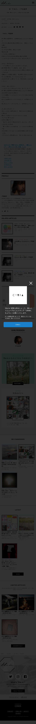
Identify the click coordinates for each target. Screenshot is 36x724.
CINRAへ (18, 324)
